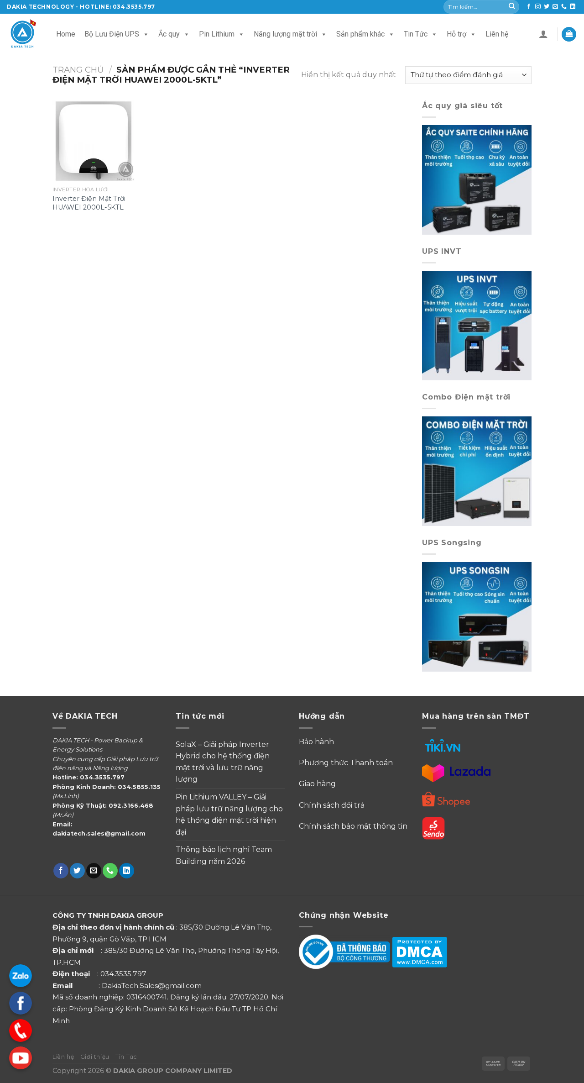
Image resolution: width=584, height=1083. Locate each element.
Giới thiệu (95, 1056)
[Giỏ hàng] (569, 34)
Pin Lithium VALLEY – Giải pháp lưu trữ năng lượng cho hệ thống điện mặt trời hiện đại (229, 814)
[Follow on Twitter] (546, 7)
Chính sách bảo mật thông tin (353, 826)
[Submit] (512, 7)
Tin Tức (416, 34)
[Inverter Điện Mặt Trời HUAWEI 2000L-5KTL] (93, 141)
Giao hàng (317, 783)
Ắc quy (169, 34)
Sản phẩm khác (360, 34)
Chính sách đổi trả (332, 805)
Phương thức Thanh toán (347, 762)
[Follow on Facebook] (529, 7)
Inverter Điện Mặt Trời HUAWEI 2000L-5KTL (88, 203)
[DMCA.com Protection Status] (419, 951)
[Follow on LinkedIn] (572, 7)
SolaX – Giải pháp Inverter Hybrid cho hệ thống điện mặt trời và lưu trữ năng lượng (223, 762)
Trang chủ (78, 69)
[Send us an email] (555, 7)
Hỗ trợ (456, 34)
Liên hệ (496, 34)
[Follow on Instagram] (538, 7)
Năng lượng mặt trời (285, 34)
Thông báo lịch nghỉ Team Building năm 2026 (224, 855)
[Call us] (564, 7)
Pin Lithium (217, 34)
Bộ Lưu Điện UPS (111, 34)
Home (65, 34)
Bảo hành (316, 741)
